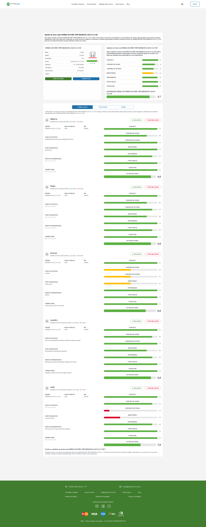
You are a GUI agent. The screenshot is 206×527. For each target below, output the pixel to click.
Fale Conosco (120, 4)
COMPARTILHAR (86, 78)
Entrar (195, 4)
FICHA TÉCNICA (103, 107)
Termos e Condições (134, 496)
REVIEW (124, 107)
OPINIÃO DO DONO (82, 107)
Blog (128, 4)
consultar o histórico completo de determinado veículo (60, 454)
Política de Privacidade (102, 496)
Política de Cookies (71, 496)
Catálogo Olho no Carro (106, 4)
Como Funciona (91, 4)
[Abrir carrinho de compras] (182, 4)
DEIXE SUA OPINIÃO (58, 78)
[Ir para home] (13, 4)
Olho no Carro (86, 454)
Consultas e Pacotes (77, 4)
